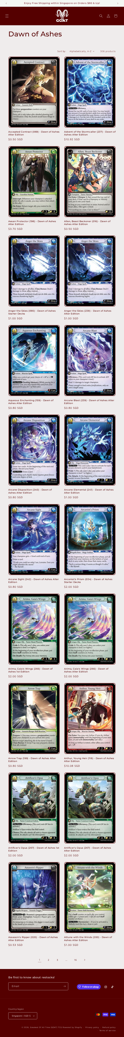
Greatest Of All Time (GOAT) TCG (46, 1027)
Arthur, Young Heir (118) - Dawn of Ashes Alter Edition (89, 760)
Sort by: (61, 51)
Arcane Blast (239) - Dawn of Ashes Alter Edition (89, 402)
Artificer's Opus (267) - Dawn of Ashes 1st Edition (33, 849)
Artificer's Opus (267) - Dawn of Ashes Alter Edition (87, 849)
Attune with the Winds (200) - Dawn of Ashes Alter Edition (88, 938)
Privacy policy (92, 1027)
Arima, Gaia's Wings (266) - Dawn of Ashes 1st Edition (30, 670)
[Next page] (84, 959)
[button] (7, 16)
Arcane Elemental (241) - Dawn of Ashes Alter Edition (89, 491)
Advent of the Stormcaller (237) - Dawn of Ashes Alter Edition (90, 133)
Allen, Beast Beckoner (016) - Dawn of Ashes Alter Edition (87, 223)
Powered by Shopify (72, 1027)
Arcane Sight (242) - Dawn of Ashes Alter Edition (33, 581)
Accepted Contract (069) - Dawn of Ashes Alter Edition (34, 133)
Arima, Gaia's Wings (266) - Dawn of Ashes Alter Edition (86, 670)
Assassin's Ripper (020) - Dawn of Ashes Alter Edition (33, 938)
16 (75, 959)
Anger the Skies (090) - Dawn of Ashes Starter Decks (32, 312)
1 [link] (39, 959)
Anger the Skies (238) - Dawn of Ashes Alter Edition (87, 312)
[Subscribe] (64, 986)
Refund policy (109, 1027)
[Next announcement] (117, 3)
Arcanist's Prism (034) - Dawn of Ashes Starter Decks (88, 581)
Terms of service (107, 1030)
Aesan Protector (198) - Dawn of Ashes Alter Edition (32, 223)
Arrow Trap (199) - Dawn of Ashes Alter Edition (32, 760)
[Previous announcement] (6, 3)
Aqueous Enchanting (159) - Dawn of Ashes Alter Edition (30, 402)
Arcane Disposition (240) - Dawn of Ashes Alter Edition (30, 491)
